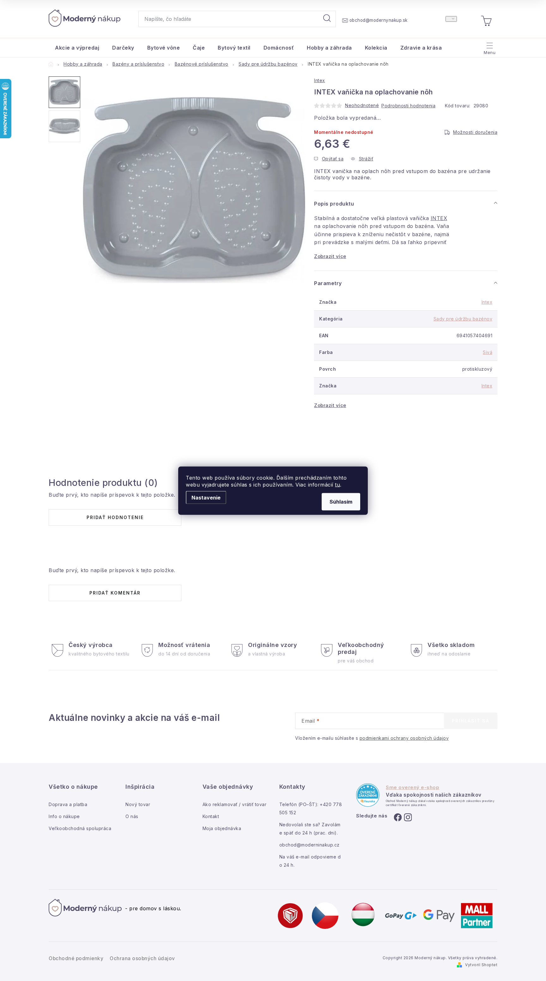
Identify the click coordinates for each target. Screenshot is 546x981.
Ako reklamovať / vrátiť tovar (235, 804)
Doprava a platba (68, 804)
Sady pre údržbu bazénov (463, 318)
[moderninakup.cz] (325, 915)
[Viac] (489, 46)
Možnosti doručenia (475, 132)
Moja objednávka (222, 828)
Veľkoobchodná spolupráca (80, 828)
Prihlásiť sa (470, 720)
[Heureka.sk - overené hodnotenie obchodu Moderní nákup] (367, 795)
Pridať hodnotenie (115, 517)
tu (337, 484)
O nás (131, 816)
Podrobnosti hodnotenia (408, 105)
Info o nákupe (64, 816)
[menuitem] (77, 47)
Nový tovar (137, 804)
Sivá (487, 352)
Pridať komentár (115, 592)
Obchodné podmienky (76, 958)
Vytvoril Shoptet (481, 964)
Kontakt (211, 816)
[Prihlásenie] (451, 19)
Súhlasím (341, 501)
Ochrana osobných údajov (142, 958)
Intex (319, 80)
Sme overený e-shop (412, 787)
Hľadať (327, 19)
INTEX (439, 218)
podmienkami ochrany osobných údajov (404, 738)
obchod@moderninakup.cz (309, 844)
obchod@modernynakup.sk (378, 20)
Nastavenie (206, 497)
